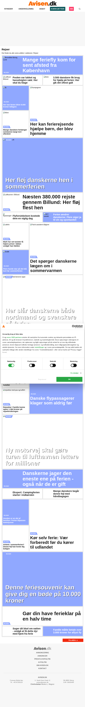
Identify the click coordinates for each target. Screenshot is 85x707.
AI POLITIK (42, 662)
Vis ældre (72, 640)
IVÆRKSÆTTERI (57, 9)
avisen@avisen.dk (42, 682)
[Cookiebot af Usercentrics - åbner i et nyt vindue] (73, 326)
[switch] (32, 365)
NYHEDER (8, 9)
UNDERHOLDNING (26, 9)
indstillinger (39, 347)
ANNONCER (42, 656)
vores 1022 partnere (14, 337)
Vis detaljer (74, 373)
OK (69, 379)
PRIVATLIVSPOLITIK (42, 659)
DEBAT (42, 9)
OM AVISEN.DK (42, 665)
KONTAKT (42, 668)
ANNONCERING (42, 653)
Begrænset (42, 379)
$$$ (71, 9)
